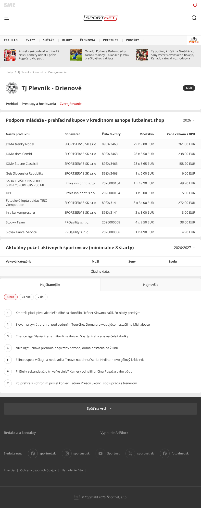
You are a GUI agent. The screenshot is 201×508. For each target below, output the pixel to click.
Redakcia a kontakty (20, 432)
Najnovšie (150, 284)
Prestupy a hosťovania (39, 103)
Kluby (9, 72)
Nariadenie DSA (72, 470)
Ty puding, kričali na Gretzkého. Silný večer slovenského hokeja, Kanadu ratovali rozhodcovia (172, 55)
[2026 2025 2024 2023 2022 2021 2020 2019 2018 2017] (189, 120)
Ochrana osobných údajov (38, 470)
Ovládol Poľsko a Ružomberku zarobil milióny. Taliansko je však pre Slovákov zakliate (107, 55)
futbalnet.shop (148, 120)
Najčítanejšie (50, 284)
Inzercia (9, 470)
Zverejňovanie (71, 103)
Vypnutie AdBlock (114, 432)
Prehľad (12, 103)
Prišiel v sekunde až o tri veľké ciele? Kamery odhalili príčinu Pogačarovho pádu (39, 55)
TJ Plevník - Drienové (30, 72)
